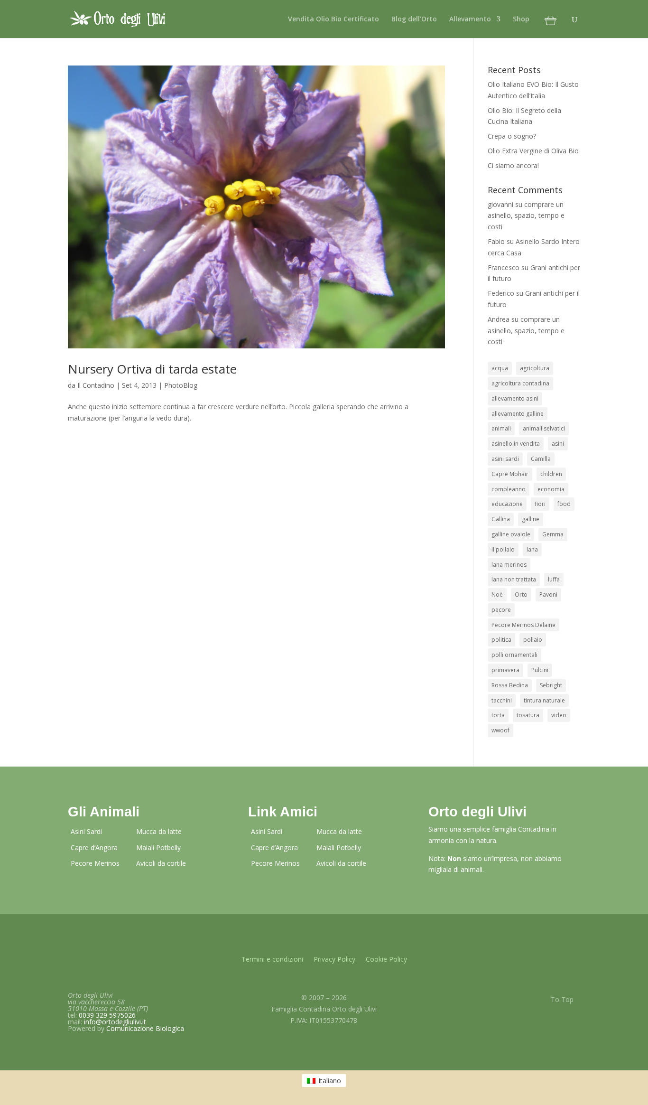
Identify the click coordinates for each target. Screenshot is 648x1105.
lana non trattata (513, 579)
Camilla (541, 459)
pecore (501, 610)
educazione (507, 504)
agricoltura (534, 368)
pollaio (532, 640)
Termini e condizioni (272, 960)
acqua (499, 368)
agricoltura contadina (520, 383)
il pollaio (503, 549)
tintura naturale (544, 700)
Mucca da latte (159, 831)
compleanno (508, 489)
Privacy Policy (334, 960)
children (551, 474)
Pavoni (548, 594)
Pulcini (539, 670)
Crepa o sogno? (512, 135)
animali (501, 428)
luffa (554, 579)
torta (498, 715)
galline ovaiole (510, 534)
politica (501, 640)
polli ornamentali (514, 655)
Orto (521, 594)
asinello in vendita (515, 444)
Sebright (551, 685)
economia (551, 489)
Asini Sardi (86, 831)
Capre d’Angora (94, 847)
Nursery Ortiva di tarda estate (152, 368)
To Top (562, 999)
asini (558, 444)
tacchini (501, 700)
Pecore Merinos (95, 863)
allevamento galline (517, 414)
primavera (505, 670)
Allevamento (470, 19)
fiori (540, 504)
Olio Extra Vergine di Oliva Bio (533, 150)
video (558, 715)
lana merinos (509, 565)
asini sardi (505, 459)
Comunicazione (145, 1028)
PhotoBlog (180, 385)
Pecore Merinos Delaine (523, 625)
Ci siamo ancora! (513, 165)
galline (530, 519)
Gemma (553, 534)
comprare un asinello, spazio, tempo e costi (526, 216)
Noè (497, 594)
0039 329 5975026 (107, 1015)
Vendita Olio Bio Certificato (333, 19)
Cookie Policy (386, 960)
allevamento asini (514, 398)
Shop (521, 19)
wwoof (500, 730)
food (564, 504)
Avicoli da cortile (161, 863)
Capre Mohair (509, 474)
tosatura (528, 715)
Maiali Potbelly (158, 847)
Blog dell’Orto (414, 19)
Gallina (500, 519)
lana (532, 549)
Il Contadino (95, 385)
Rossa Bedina (509, 685)
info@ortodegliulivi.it (115, 1021)
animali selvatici (544, 428)
